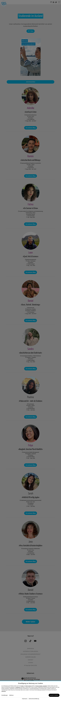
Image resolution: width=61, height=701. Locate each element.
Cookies (29, 685)
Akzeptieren (54, 695)
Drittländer (18, 687)
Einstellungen (4, 695)
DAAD (22, 685)
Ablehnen (11, 695)
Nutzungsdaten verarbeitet (41, 685)
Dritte (26, 685)
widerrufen (3, 691)
